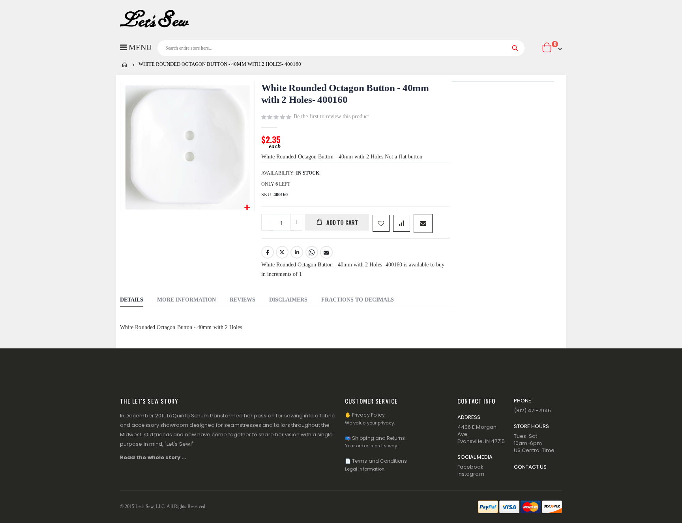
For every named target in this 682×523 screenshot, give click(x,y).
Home (124, 65)
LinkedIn (296, 252)
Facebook (267, 252)
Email (326, 252)
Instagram (470, 474)
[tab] (131, 300)
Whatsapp (311, 252)
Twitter (282, 252)
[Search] (515, 48)
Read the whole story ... (153, 457)
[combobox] (341, 48)
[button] (247, 208)
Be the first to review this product (331, 116)
